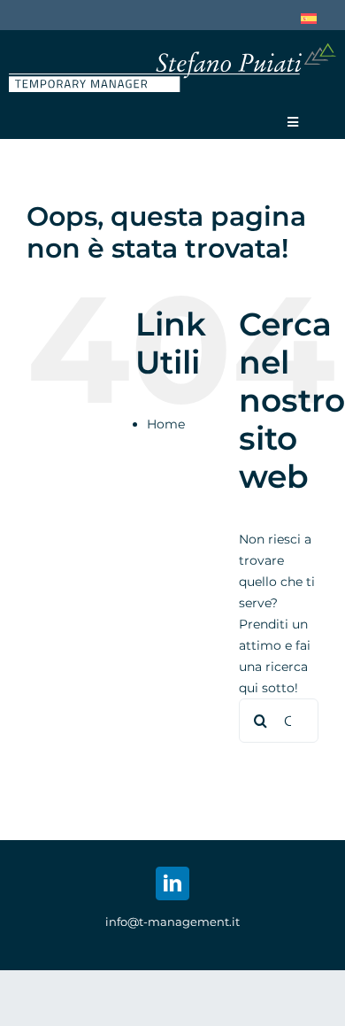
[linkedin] (172, 883)
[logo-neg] (172, 50)
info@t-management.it (172, 921)
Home (166, 424)
